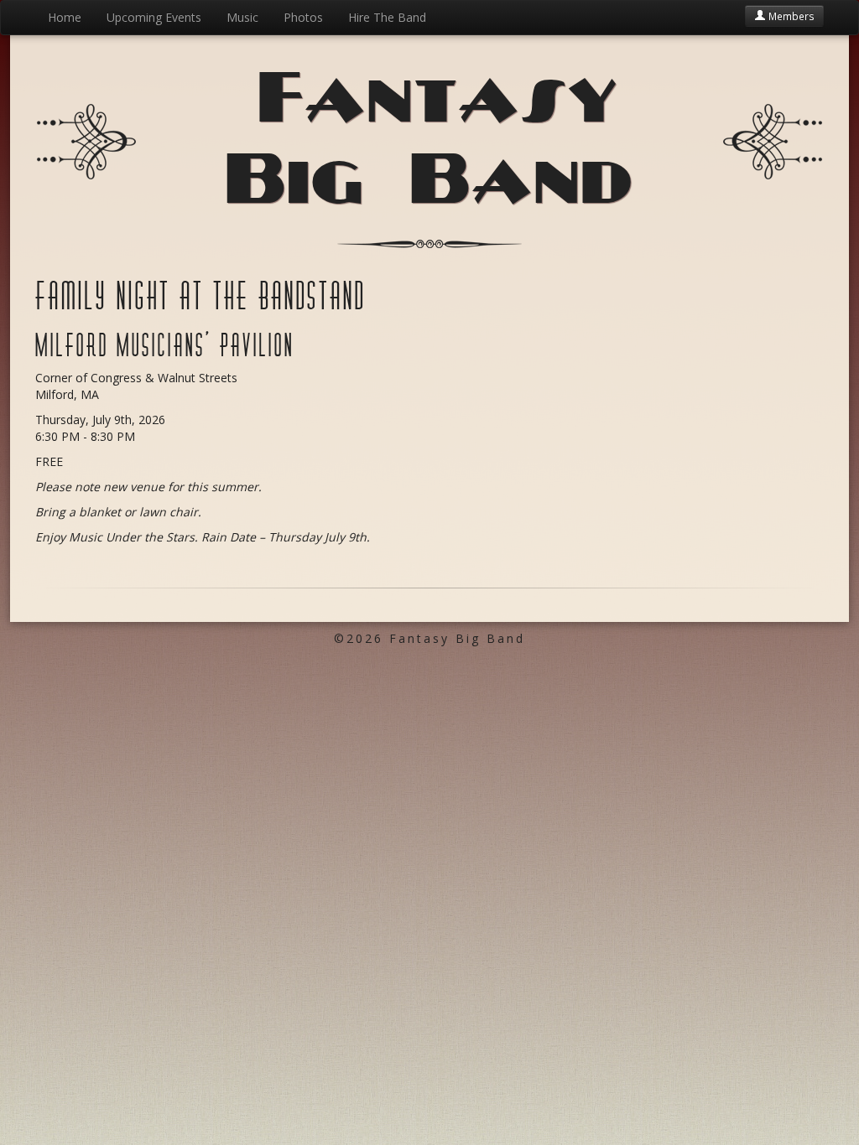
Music (242, 17)
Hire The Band (387, 17)
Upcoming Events (154, 17)
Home (64, 17)
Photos (303, 17)
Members (790, 16)
